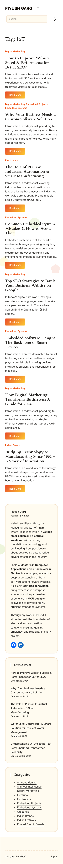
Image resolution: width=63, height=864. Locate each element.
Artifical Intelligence (29, 786)
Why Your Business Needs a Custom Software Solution (30, 116)
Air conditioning (27, 782)
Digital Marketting (15, 51)
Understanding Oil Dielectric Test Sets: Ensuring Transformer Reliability (31, 748)
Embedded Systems (16, 107)
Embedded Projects (37, 104)
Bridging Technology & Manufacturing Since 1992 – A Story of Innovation (30, 456)
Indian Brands (13, 445)
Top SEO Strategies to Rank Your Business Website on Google (30, 285)
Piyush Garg (18, 8)
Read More (17, 96)
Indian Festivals (26, 820)
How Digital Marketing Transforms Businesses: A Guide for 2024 (27, 399)
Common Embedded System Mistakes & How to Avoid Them (30, 228)
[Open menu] (38, 8)
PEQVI (23, 856)
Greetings (23, 811)
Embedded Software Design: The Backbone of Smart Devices (30, 342)
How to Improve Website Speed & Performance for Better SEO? (27, 63)
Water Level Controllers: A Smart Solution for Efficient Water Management (31, 728)
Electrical (22, 795)
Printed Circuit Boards (30, 824)
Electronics (11, 160)
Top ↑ (54, 856)
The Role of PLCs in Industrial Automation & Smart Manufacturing (27, 172)
